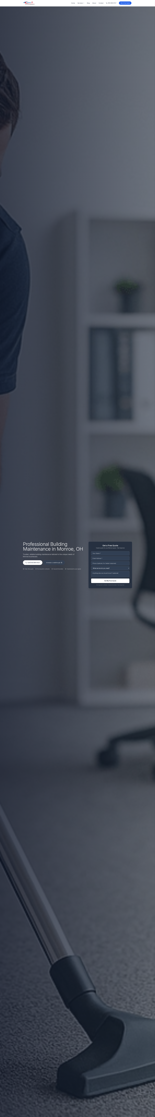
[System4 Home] (35, 3)
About (94, 3)
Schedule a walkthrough (53, 562)
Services (80, 3)
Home (73, 3)
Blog (88, 3)
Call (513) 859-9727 (33, 562)
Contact (101, 3)
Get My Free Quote (110, 581)
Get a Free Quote (125, 3)
